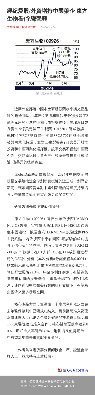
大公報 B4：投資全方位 (21, 27)
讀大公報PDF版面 (75, 370)
